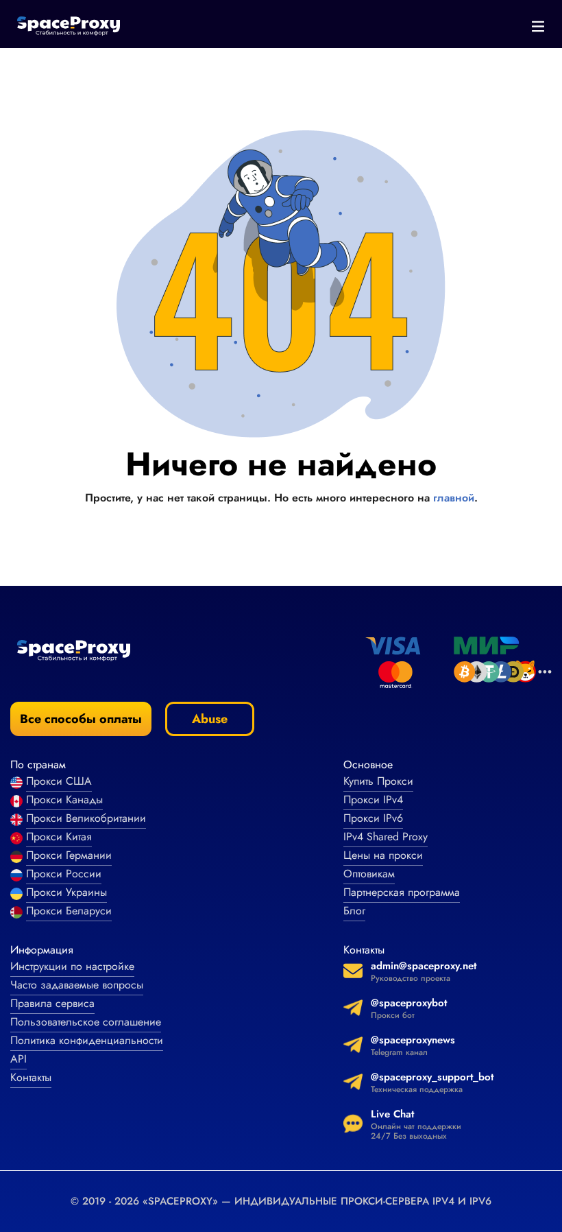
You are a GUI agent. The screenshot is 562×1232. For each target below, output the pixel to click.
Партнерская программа (401, 892)
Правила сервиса (52, 1003)
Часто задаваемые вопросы (76, 985)
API (18, 1059)
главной (453, 498)
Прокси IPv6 (373, 818)
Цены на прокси (383, 855)
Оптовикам (369, 873)
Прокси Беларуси (69, 911)
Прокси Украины (66, 892)
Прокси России (63, 873)
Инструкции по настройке (72, 966)
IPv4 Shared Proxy (385, 836)
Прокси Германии (69, 855)
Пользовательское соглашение (85, 1022)
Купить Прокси (378, 781)
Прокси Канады (64, 799)
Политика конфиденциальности (86, 1040)
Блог (354, 911)
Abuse (210, 719)
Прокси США (59, 781)
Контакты (30, 1077)
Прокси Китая (59, 836)
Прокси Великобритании (86, 818)
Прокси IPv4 (373, 799)
